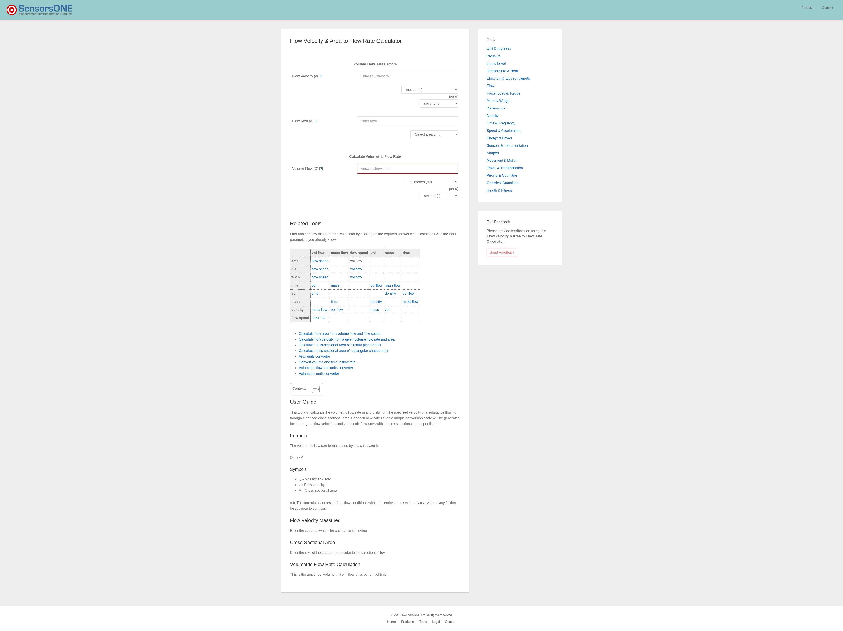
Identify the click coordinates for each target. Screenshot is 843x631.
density (390, 293)
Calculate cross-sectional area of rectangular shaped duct (343, 351)
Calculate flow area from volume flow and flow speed (340, 333)
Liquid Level (496, 63)
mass (335, 285)
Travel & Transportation (505, 168)
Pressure (494, 56)
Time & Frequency (501, 123)
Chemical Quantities (502, 183)
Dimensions (496, 108)
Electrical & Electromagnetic (509, 78)
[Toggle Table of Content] (314, 389)
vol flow (356, 269)
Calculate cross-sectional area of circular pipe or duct (340, 345)
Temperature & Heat (502, 71)
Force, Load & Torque (503, 93)
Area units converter (314, 356)
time (315, 293)
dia (323, 318)
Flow (490, 86)
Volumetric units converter (319, 373)
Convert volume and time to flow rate (327, 362)
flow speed (320, 261)
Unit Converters (499, 48)
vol (314, 285)
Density (493, 116)
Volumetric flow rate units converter (326, 368)
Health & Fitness (500, 190)
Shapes (493, 153)
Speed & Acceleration (504, 131)
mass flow (392, 285)
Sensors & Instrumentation (507, 145)
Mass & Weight (498, 101)
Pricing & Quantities (502, 175)
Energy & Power (499, 138)
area (315, 318)
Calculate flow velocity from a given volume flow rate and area (347, 339)
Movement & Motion (502, 160)
